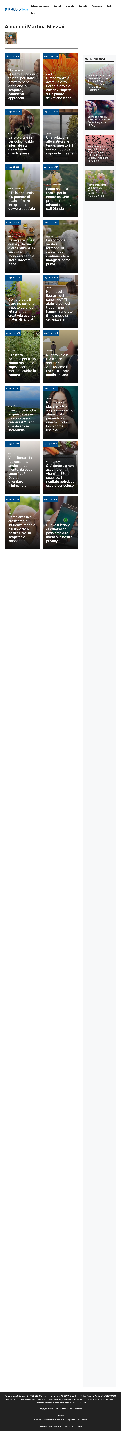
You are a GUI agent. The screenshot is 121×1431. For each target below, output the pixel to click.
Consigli (57, 6)
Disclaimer (77, 1426)
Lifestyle (70, 6)
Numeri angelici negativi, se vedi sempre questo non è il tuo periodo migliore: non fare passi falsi (99, 153)
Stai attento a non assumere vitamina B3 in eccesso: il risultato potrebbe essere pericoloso (60, 476)
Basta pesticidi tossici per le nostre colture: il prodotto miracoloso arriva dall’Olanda (59, 199)
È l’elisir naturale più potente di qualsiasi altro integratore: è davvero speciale (21, 201)
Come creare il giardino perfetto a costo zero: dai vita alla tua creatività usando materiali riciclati (22, 309)
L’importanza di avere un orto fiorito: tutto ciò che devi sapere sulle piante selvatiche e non (59, 88)
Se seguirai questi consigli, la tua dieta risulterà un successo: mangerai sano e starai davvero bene (22, 252)
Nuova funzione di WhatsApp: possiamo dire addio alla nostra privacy (59, 533)
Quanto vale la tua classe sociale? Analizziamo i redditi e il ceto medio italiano (57, 365)
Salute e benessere (40, 6)
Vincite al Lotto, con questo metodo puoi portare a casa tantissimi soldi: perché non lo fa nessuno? (99, 82)
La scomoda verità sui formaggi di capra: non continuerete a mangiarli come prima (58, 252)
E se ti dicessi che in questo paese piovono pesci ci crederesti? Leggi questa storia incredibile (22, 420)
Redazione (53, 1426)
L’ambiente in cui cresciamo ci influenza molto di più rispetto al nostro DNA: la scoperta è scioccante (22, 529)
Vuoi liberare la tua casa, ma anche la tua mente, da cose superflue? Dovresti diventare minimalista (20, 472)
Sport (33, 13)
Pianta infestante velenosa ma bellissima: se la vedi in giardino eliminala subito (97, 190)
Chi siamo (43, 1426)
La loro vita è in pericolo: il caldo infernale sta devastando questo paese (21, 145)
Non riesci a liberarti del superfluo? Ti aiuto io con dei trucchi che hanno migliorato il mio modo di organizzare (59, 305)
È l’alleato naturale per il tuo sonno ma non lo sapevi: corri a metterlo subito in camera (22, 365)
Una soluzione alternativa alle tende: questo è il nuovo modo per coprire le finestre (59, 145)
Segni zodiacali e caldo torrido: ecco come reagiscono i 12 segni (99, 121)
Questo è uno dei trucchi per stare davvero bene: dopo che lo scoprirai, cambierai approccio (21, 86)
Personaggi (97, 6)
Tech (109, 6)
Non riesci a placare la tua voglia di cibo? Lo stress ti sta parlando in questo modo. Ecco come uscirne (59, 416)
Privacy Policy (65, 1426)
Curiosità (83, 6)
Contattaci (78, 1409)
